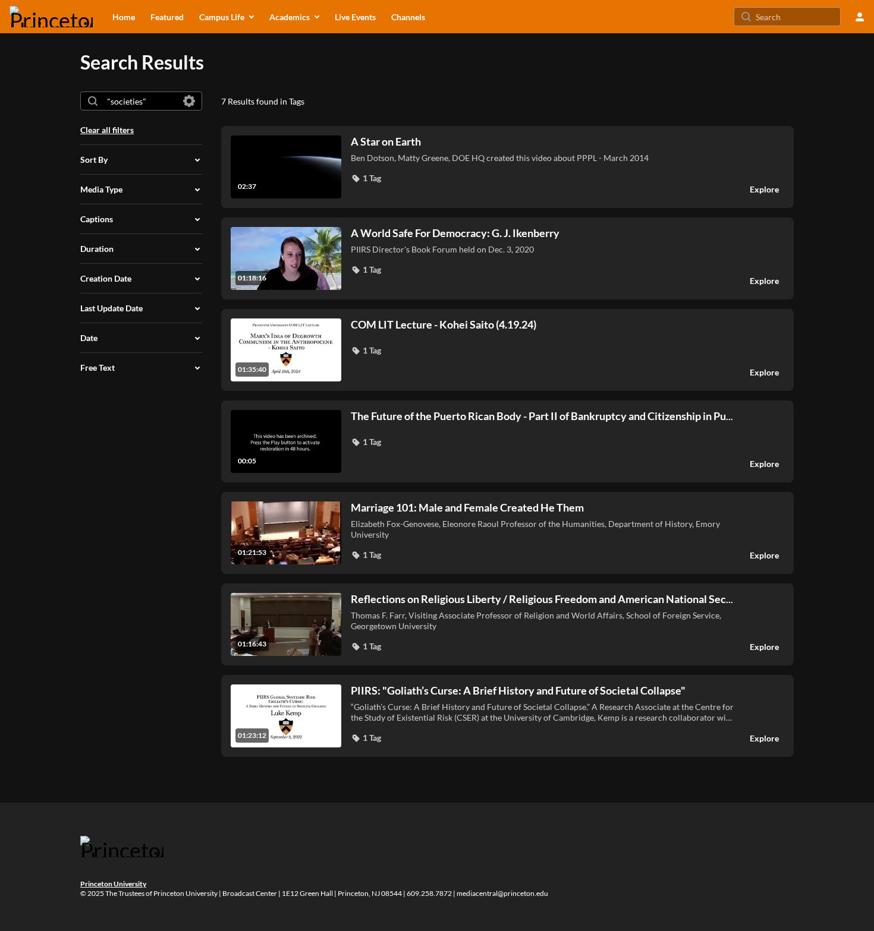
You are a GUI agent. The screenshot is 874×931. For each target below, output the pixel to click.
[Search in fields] (189, 101)
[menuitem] (124, 16)
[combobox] (141, 101)
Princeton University (113, 883)
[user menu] (859, 16)
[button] (366, 178)
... (542, 416)
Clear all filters (107, 130)
